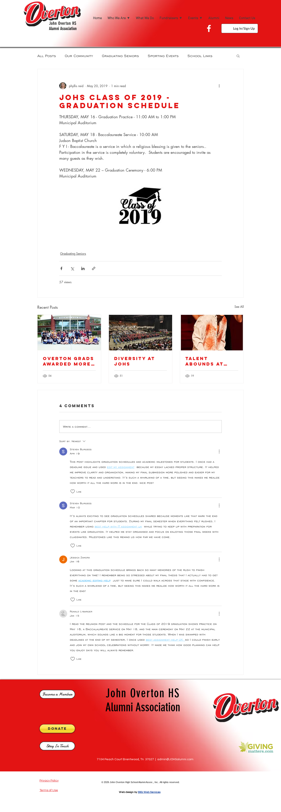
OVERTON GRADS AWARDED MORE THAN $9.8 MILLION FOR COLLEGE (68, 361)
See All (239, 307)
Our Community (79, 55)
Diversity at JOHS (134, 361)
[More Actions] (219, 451)
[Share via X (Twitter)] (72, 268)
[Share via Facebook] (61, 268)
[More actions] (219, 85)
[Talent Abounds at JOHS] (211, 332)
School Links (200, 55)
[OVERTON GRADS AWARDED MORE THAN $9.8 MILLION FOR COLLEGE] (69, 332)
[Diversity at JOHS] (140, 332)
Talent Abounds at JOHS (204, 361)
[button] (238, 55)
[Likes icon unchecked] (73, 491)
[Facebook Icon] (209, 28)
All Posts (46, 55)
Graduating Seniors (120, 55)
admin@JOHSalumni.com (175, 759)
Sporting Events (163, 55)
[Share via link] (94, 268)
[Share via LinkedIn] (83, 268)
